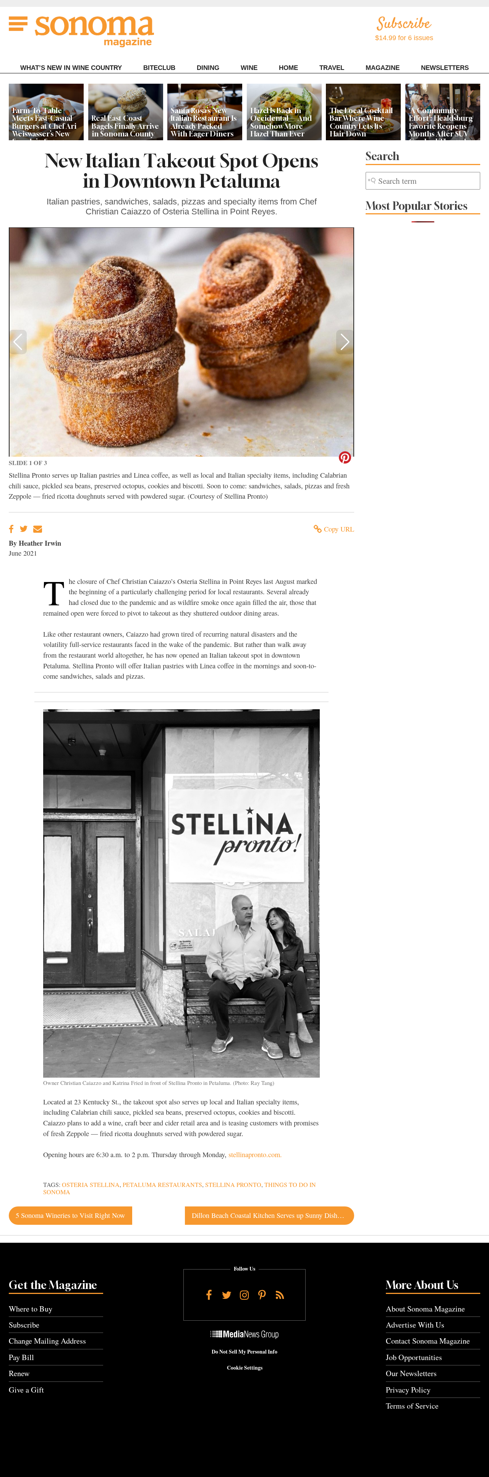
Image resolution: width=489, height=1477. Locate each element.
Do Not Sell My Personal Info (244, 1351)
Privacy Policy (408, 1390)
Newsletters (445, 67)
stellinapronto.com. (255, 1154)
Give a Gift (26, 1390)
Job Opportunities (414, 1357)
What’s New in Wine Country (71, 67)
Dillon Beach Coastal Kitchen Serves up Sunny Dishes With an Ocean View (273, 1215)
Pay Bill (21, 1357)
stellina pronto (233, 1184)
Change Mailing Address (47, 1341)
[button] (18, 342)
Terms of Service (412, 1406)
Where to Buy (30, 1309)
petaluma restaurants (162, 1184)
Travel (331, 67)
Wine (249, 67)
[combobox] (423, 181)
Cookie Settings (244, 1368)
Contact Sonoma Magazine (428, 1341)
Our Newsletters (411, 1373)
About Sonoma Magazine (425, 1309)
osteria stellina (91, 1184)
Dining (208, 67)
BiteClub (159, 67)
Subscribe (24, 1325)
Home (288, 67)
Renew (19, 1373)
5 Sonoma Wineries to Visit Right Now (70, 1215)
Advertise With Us (415, 1325)
